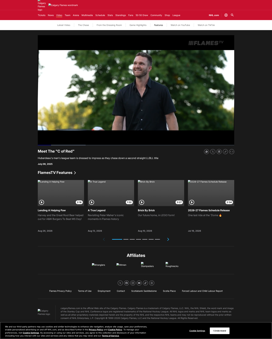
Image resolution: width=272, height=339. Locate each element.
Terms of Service (110, 335)
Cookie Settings (31, 332)
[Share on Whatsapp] (206, 151)
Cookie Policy (115, 329)
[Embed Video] (231, 151)
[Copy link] (225, 151)
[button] (117, 239)
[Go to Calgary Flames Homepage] (63, 5)
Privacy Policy (96, 329)
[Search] (232, 15)
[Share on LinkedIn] (219, 151)
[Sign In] (226, 15)
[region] (136, 330)
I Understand (219, 330)
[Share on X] (212, 151)
